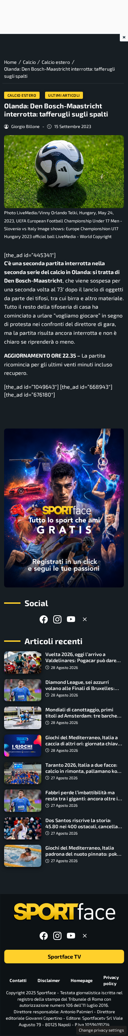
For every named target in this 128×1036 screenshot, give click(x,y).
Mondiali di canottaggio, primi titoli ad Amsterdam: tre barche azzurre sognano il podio (81, 716)
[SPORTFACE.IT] (64, 912)
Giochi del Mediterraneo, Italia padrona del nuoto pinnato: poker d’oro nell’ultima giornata (83, 854)
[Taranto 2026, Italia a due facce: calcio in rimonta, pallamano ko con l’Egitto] (22, 773)
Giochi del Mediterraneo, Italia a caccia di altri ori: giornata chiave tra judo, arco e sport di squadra (82, 743)
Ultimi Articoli (64, 95)
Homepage (82, 980)
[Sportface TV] (64, 508)
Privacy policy (111, 980)
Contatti (18, 980)
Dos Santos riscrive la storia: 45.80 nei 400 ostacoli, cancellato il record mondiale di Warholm (84, 826)
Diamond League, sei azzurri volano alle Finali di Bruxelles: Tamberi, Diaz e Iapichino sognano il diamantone (84, 691)
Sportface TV (64, 956)
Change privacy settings (101, 1030)
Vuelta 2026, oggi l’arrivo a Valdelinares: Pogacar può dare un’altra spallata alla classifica (81, 660)
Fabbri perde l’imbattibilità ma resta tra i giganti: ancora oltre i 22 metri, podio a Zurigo (81, 798)
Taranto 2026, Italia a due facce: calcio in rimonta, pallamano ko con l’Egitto (81, 771)
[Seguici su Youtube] (71, 619)
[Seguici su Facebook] (44, 619)
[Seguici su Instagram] (57, 619)
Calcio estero (22, 95)
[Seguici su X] (85, 619)
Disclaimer (49, 980)
